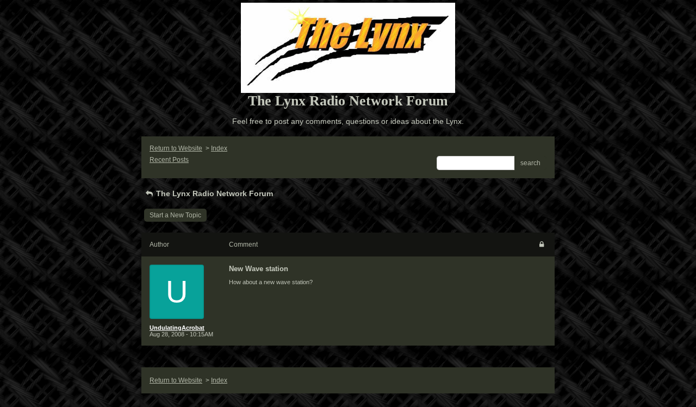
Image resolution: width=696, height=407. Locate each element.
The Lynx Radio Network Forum (213, 193)
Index (219, 148)
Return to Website (176, 148)
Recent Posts (169, 160)
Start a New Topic (175, 215)
